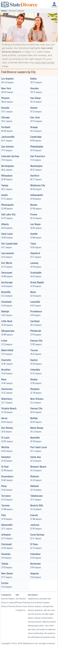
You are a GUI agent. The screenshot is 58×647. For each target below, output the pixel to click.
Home (4, 10)
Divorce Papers (8, 599)
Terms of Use (21, 606)
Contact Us (20, 610)
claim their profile (44, 62)
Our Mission (21, 599)
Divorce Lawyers (8, 602)
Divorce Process (8, 606)
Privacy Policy (22, 602)
